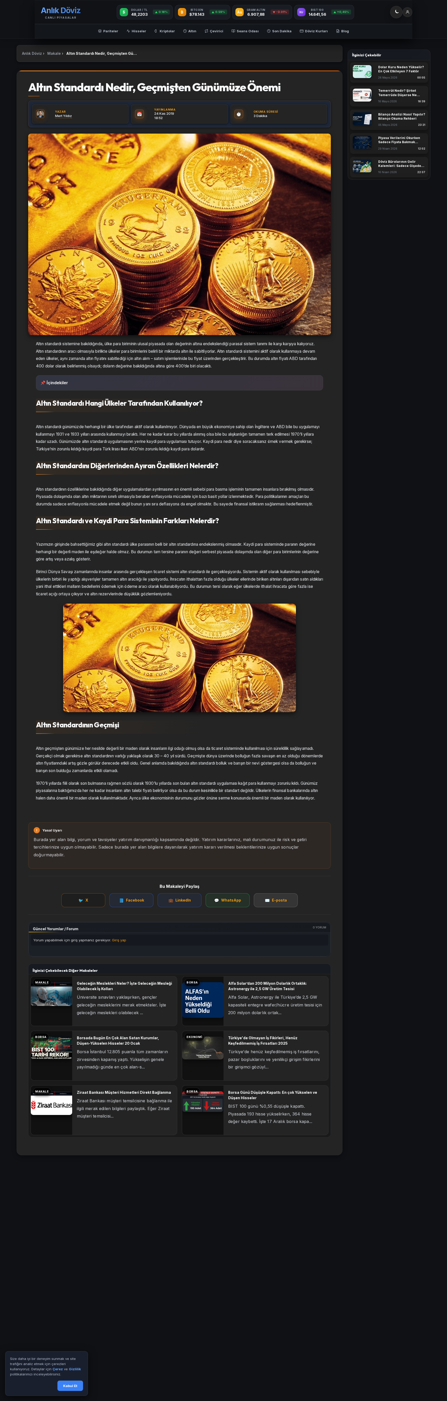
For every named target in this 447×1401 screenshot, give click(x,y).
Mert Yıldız (63, 116)
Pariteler (110, 31)
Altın (192, 31)
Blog (345, 31)
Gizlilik (75, 1369)
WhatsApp (227, 900)
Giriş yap (119, 940)
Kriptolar (167, 31)
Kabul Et (70, 1386)
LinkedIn (179, 900)
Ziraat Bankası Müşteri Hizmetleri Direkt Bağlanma (124, 1092)
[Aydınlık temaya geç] (396, 12)
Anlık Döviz (32, 53)
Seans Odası (248, 31)
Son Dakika (282, 31)
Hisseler (139, 31)
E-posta (276, 900)
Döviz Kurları (316, 31)
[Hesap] (407, 12)
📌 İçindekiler (54, 382)
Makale (54, 53)
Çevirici (216, 31)
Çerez (58, 1369)
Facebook (131, 900)
